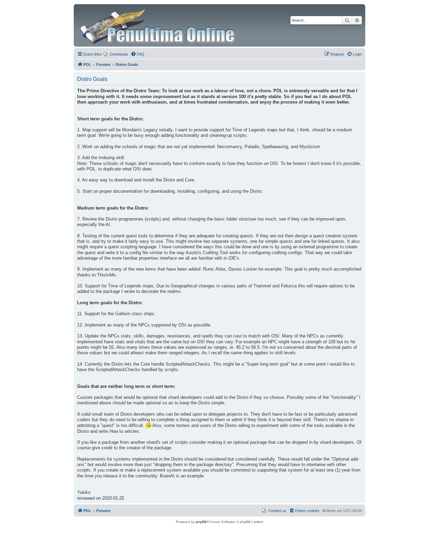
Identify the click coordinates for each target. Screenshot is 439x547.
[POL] (158, 25)
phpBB (201, 522)
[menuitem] (116, 54)
